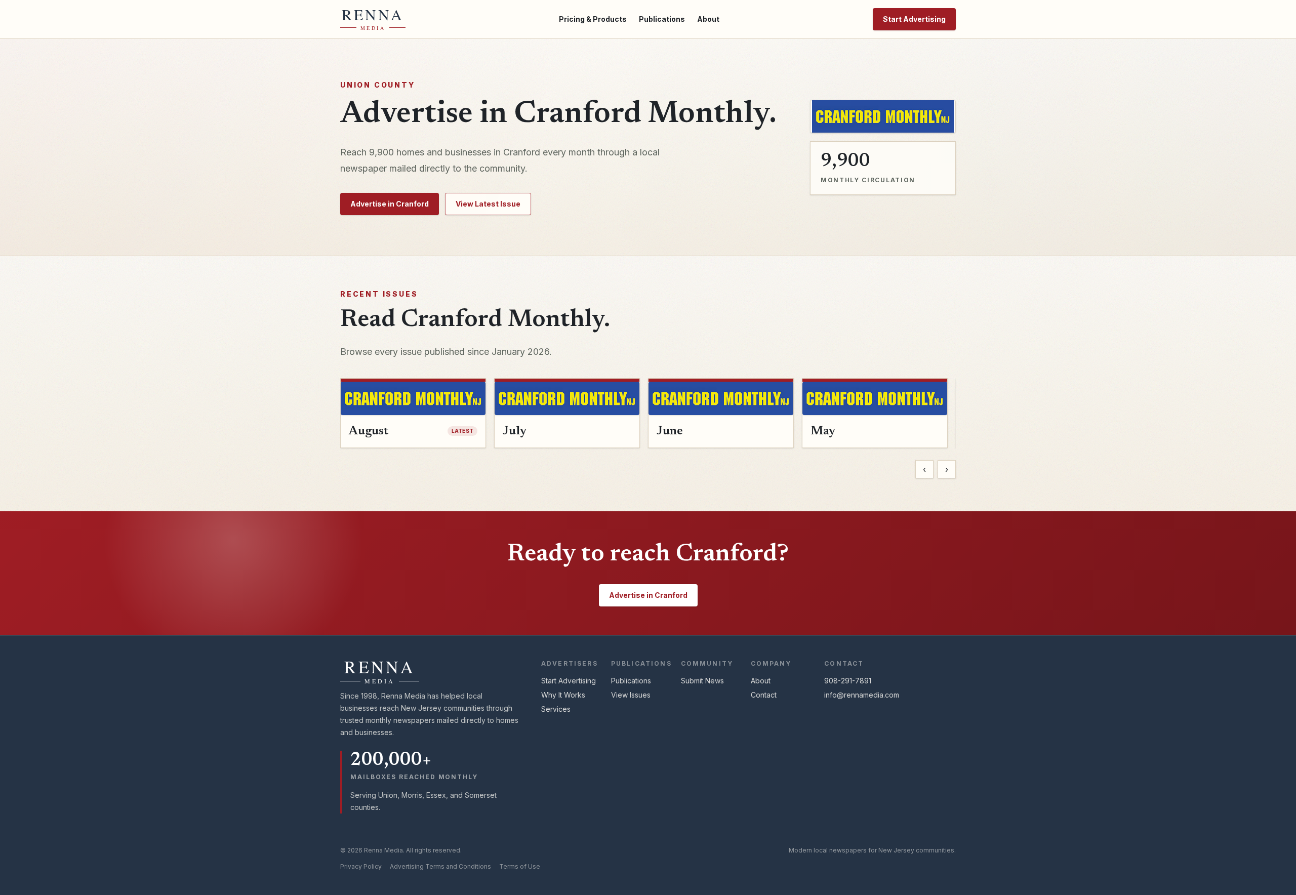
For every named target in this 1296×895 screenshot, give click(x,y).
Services (556, 709)
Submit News (702, 680)
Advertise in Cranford (389, 203)
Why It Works (563, 694)
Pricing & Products (593, 19)
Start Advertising (914, 19)
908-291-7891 (847, 680)
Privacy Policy (361, 866)
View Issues (631, 694)
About (708, 19)
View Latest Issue (488, 203)
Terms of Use (519, 866)
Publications (662, 19)
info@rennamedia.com (861, 694)
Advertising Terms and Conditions (440, 866)
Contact (764, 694)
